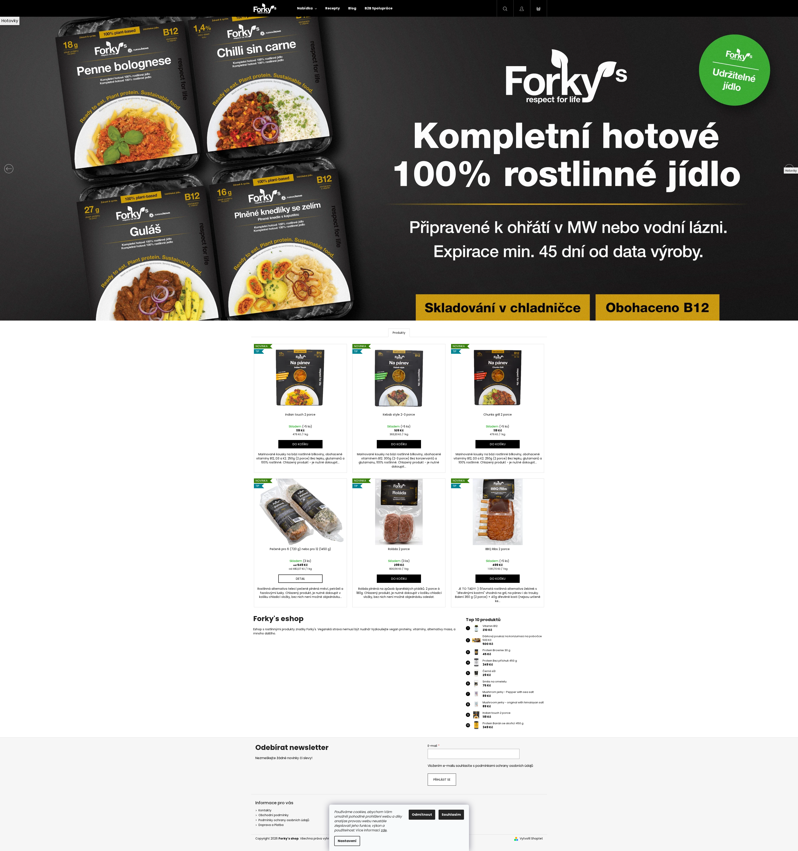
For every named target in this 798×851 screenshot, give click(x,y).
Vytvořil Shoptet (531, 839)
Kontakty (264, 810)
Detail (300, 579)
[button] (60, 169)
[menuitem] (307, 8)
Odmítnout (422, 814)
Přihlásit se (441, 779)
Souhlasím (451, 814)
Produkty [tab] (399, 333)
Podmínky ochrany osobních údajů (283, 820)
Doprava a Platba (271, 825)
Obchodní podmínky (273, 815)
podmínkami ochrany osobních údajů (504, 765)
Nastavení (347, 840)
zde (384, 830)
